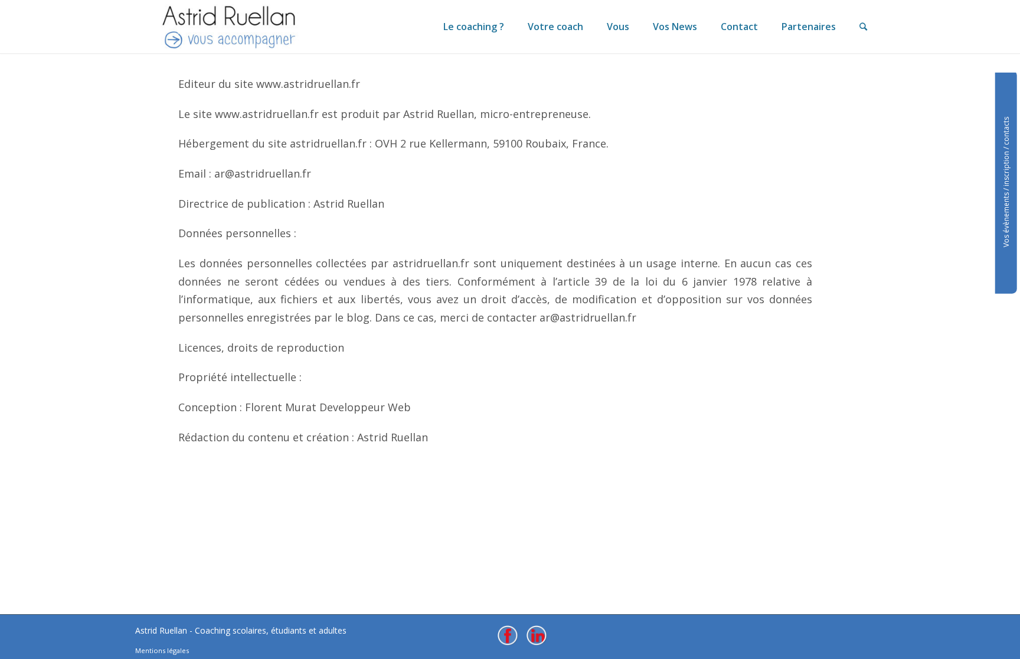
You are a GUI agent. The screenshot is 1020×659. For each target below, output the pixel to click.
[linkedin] (536, 635)
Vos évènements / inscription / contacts (1006, 182)
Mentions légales (162, 650)
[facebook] (507, 635)
